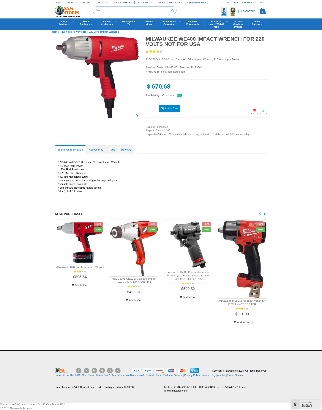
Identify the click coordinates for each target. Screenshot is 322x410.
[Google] (102, 370)
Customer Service (172, 375)
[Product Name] (80, 242)
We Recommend (135, 375)
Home (58, 2)
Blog (86, 2)
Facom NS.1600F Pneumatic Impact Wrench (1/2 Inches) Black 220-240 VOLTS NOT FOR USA (188, 275)
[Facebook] (78, 370)
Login (261, 2)
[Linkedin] (94, 370)
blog (213, 375)
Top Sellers (118, 375)
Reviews (126, 149)
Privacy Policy (192, 375)
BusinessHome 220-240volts (216, 24)
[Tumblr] (118, 370)
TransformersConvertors (169, 23)
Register (247, 2)
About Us (72, 2)
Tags (112, 149)
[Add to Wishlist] (254, 110)
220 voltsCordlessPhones (238, 24)
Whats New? (103, 375)
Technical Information (70, 149)
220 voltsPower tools (192, 23)
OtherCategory (257, 23)
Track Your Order (169, 2)
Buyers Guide (145, 2)
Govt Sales (88, 375)
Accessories (96, 149)
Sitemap (239, 375)
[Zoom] (137, 116)
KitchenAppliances (107, 23)
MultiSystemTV (128, 23)
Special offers (153, 375)
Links (230, 375)
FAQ (77, 375)
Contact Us (101, 2)
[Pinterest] (110, 370)
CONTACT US (248, 11)
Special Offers (123, 2)
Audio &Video (149, 23)
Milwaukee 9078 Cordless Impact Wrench (80, 267)
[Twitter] (86, 370)
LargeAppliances (64, 23)
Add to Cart (171, 108)
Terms (205, 375)
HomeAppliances (86, 23)
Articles (221, 375)
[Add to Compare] (263, 110)
